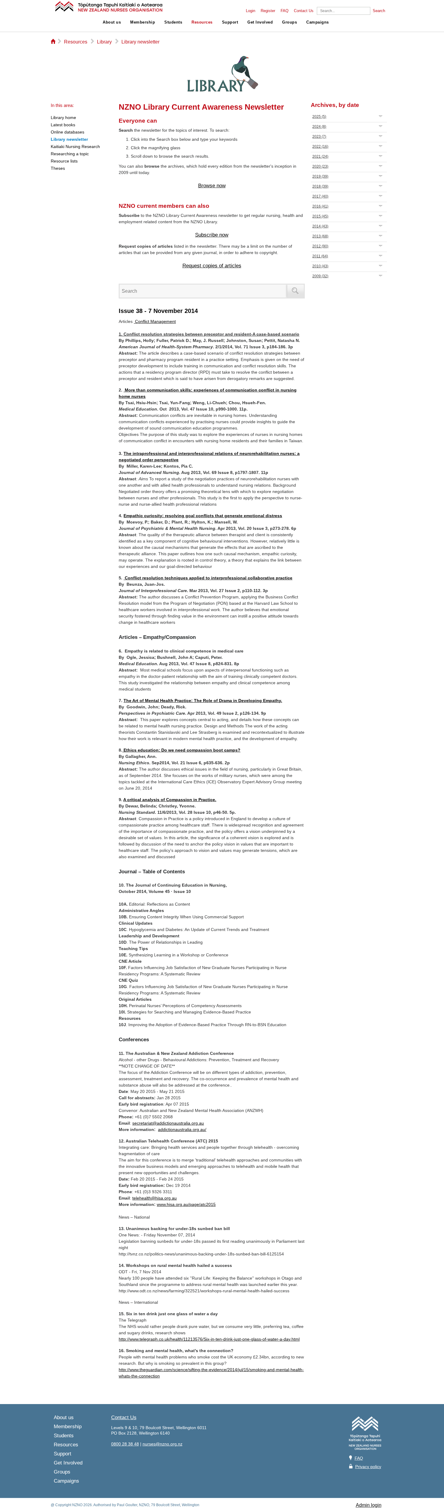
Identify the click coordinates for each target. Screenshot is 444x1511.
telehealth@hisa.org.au (154, 1198)
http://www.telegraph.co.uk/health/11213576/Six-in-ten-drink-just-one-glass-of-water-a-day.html (209, 1339)
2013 (320, 236)
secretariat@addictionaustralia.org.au (168, 1123)
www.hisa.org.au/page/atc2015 (186, 1204)
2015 (320, 216)
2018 (320, 186)
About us (112, 22)
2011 (320, 256)
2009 (320, 276)
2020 (320, 166)
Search (379, 11)
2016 (320, 206)
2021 (320, 156)
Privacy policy (368, 1466)
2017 (320, 196)
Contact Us (304, 11)
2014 (320, 226)
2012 (320, 246)
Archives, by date (335, 105)
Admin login (368, 1505)
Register (268, 11)
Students (173, 22)
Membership (142, 22)
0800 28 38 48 (125, 1444)
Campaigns (317, 22)
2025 (319, 116)
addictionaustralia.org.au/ (182, 1129)
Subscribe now (211, 235)
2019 (320, 176)
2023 (319, 136)
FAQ (284, 11)
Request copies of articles (211, 266)
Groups (289, 22)
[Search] (295, 291)
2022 (320, 146)
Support (230, 22)
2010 (320, 266)
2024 (319, 126)
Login (250, 11)
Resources (202, 22)
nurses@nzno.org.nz (162, 1444)
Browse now (212, 185)
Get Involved (260, 22)
